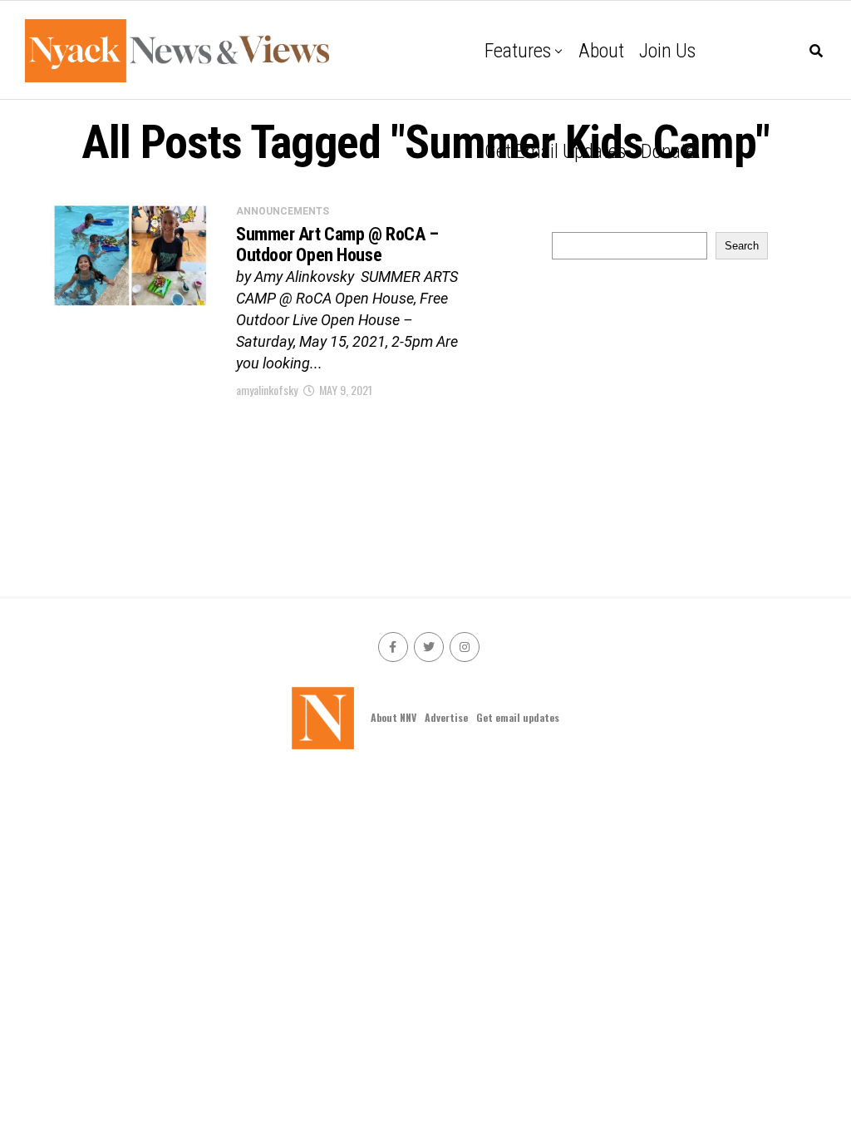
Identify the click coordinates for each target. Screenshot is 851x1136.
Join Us (667, 50)
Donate (668, 151)
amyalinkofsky (267, 389)
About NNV (393, 717)
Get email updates (555, 151)
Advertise (446, 717)
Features (518, 50)
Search (742, 246)
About (601, 50)
